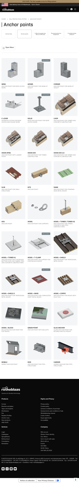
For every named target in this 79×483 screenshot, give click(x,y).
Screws (4, 404)
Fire (3, 413)
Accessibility (44, 420)
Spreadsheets (6, 436)
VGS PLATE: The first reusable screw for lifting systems (39, 1)
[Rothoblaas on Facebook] (3, 468)
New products (6, 420)
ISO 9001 (44, 446)
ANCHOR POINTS (35, 19)
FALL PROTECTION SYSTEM (18, 19)
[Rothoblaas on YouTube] (15, 468)
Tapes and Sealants (7, 408)
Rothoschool (6, 439)
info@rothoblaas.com (14, 462)
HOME (4, 19)
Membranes (5, 411)
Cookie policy (45, 406)
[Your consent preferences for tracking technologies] (75, 479)
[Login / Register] (71, 9)
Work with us (45, 441)
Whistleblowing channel (48, 413)
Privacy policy (45, 404)
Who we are (44, 432)
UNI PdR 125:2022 (46, 450)
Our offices (44, 436)
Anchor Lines (6, 418)
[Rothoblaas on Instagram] (11, 468)
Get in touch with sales (48, 439)
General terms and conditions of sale (52, 411)
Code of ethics (45, 415)
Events (43, 443)
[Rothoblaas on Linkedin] (7, 468)
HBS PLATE (5, 422)
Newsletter (5, 443)
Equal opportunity (46, 418)
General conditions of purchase (50, 408)
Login (3, 432)
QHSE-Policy (45, 448)
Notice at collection (27, 480)
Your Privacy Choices (46, 480)
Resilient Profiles (7, 415)
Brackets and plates (7, 406)
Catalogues (5, 434)
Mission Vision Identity (47, 434)
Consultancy (5, 441)
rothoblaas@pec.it (38, 462)
